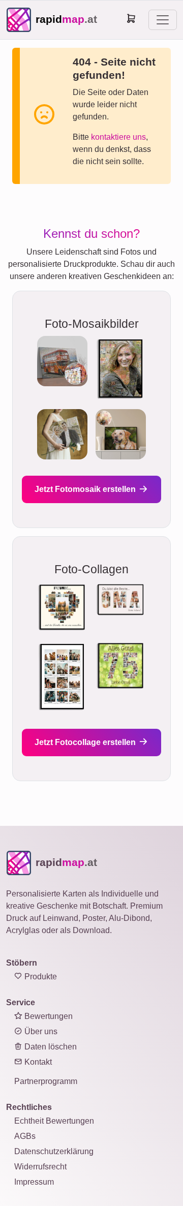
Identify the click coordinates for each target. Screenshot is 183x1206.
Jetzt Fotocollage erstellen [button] (86, 742)
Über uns (39, 1031)
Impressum (34, 1182)
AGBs (25, 1136)
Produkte (39, 976)
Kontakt (37, 1062)
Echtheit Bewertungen (54, 1121)
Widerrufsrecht (40, 1166)
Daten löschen (49, 1046)
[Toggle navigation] (162, 20)
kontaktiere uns (118, 137)
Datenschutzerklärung (54, 1151)
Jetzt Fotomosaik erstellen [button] (86, 489)
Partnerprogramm (45, 1081)
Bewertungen (47, 1016)
